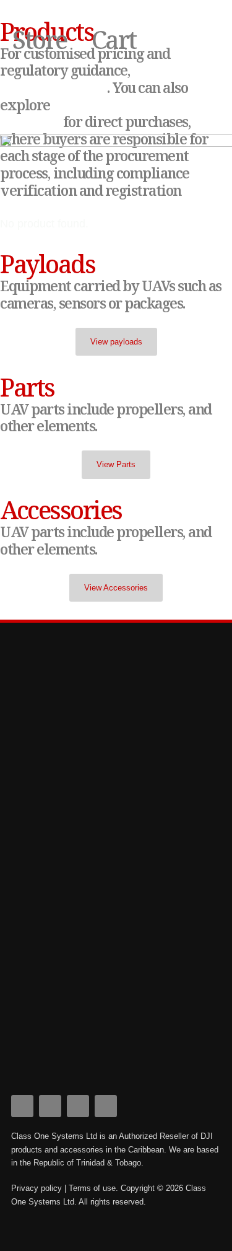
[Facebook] (22, 1106)
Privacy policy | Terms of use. (64, 1188)
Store (39, 39)
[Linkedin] (50, 1106)
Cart (114, 39)
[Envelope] (106, 1106)
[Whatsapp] (78, 1106)
